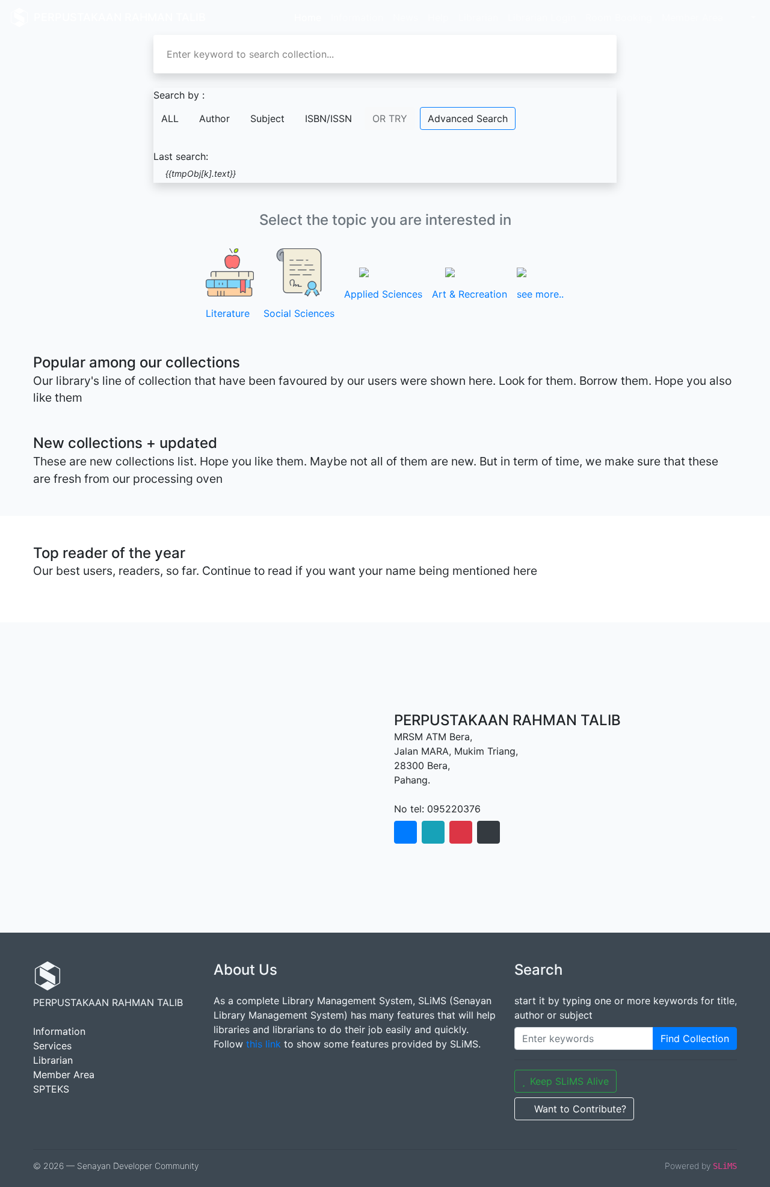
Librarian (478, 17)
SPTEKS (51, 1089)
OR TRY (389, 118)
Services (52, 1046)
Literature (228, 313)
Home (307, 17)
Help (438, 17)
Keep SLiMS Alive (569, 1081)
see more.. (540, 294)
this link (263, 1044)
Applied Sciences (383, 294)
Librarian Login (542, 17)
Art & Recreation (469, 294)
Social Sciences (298, 313)
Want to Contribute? (580, 1109)
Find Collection (695, 1038)
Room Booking (618, 17)
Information (357, 17)
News (405, 17)
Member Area (692, 17)
